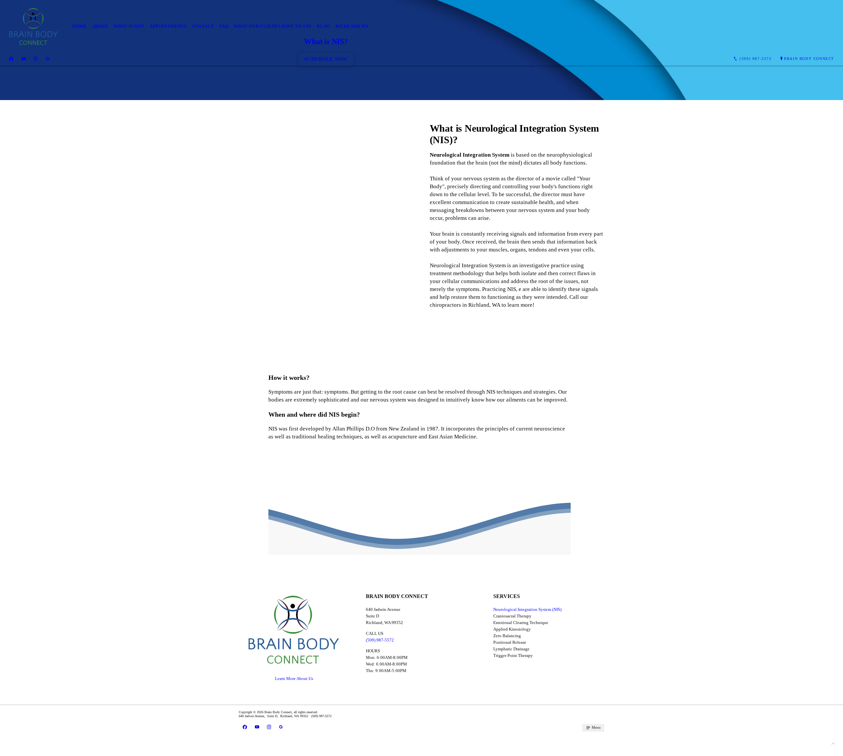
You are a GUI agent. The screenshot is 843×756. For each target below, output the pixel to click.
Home (79, 26)
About (100, 26)
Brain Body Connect (809, 59)
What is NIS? (129, 26)
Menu (596, 727)
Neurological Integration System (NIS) (527, 609)
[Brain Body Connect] (33, 26)
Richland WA (352, 26)
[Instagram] (35, 59)
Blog (323, 26)
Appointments (168, 26)
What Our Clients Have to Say (273, 26)
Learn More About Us (294, 678)
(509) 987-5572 (380, 640)
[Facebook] (11, 59)
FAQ (224, 26)
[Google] (47, 59)
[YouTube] (23, 59)
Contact (203, 26)
